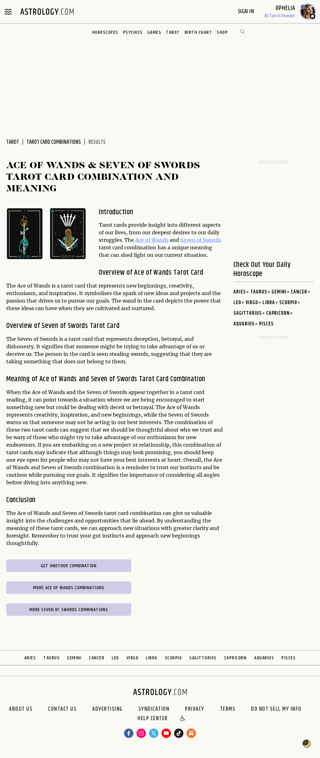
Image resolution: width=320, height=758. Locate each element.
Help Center (153, 718)
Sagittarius (247, 313)
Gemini (279, 292)
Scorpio (288, 303)
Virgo (252, 303)
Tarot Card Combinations (54, 142)
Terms (228, 709)
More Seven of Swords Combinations (68, 610)
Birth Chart (198, 32)
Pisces (266, 324)
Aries (239, 292)
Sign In (247, 11)
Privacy (194, 709)
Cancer (299, 292)
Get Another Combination (69, 566)
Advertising (107, 709)
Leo (237, 303)
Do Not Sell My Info (276, 709)
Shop (222, 32)
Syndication (154, 709)
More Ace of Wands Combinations (68, 588)
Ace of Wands (151, 240)
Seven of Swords (200, 240)
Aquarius (244, 324)
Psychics (133, 32)
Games (155, 32)
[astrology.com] (47, 11)
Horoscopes (105, 32)
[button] (183, 718)
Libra (268, 303)
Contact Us (62, 709)
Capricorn (278, 313)
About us (20, 709)
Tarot (173, 32)
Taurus (258, 292)
